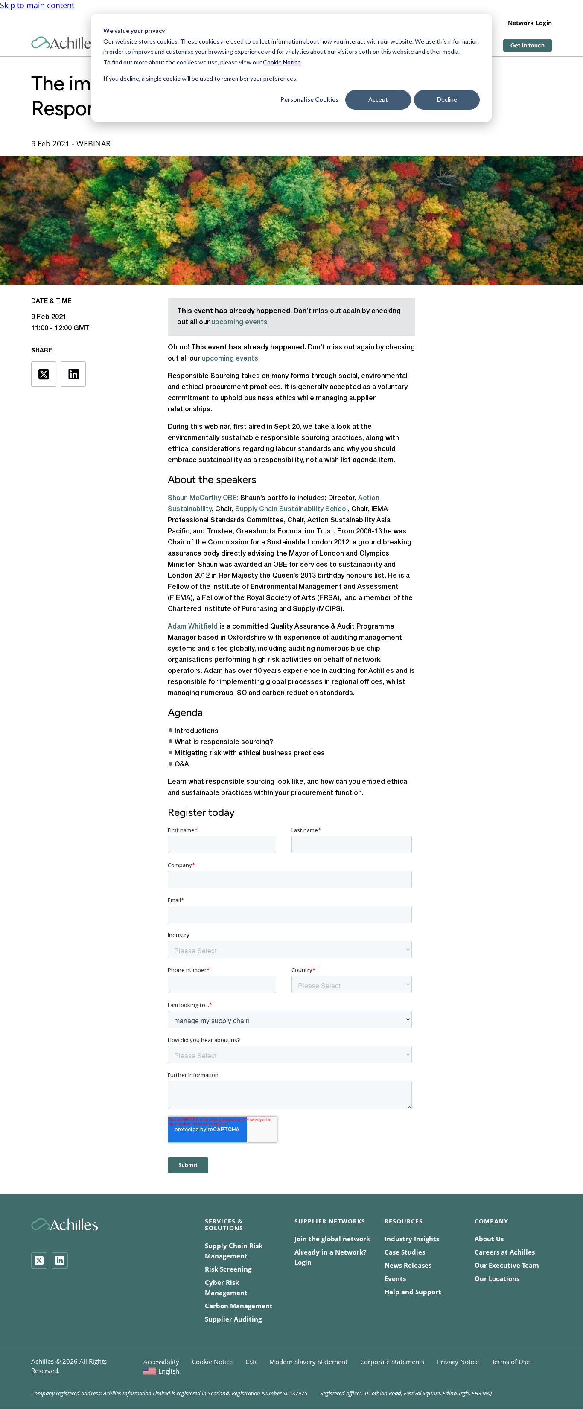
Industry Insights (412, 1238)
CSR (251, 1361)
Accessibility (161, 1361)
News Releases (408, 1265)
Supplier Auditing (233, 1319)
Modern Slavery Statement (308, 1361)
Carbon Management (239, 1305)
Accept (378, 99)
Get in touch (527, 45)
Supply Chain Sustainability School (291, 509)
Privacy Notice (458, 1361)
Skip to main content (37, 5)
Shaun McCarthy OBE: (203, 498)
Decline (447, 99)
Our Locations (497, 1278)
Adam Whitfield (193, 627)
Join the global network (332, 1238)
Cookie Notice (282, 62)
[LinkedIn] (60, 1260)
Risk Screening (228, 1269)
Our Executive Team (507, 1265)
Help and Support (413, 1291)
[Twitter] (39, 1260)
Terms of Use (511, 1361)
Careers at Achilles (505, 1252)
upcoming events (239, 323)
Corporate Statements (392, 1361)
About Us (489, 1238)
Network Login (530, 23)
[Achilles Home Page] (64, 42)
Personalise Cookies (309, 99)
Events (395, 1278)
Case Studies (405, 1252)
